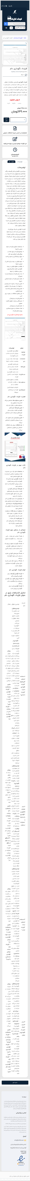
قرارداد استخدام (18, 37)
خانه (25, 37)
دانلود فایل (6, 120)
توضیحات (19, 161)
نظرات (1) (11, 161)
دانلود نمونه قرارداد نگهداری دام (15, 314)
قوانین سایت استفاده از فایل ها (18, 1147)
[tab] (20, 161)
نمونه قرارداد (13, 71)
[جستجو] (6, 24)
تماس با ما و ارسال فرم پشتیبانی (18, 1144)
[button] (6, 27)
